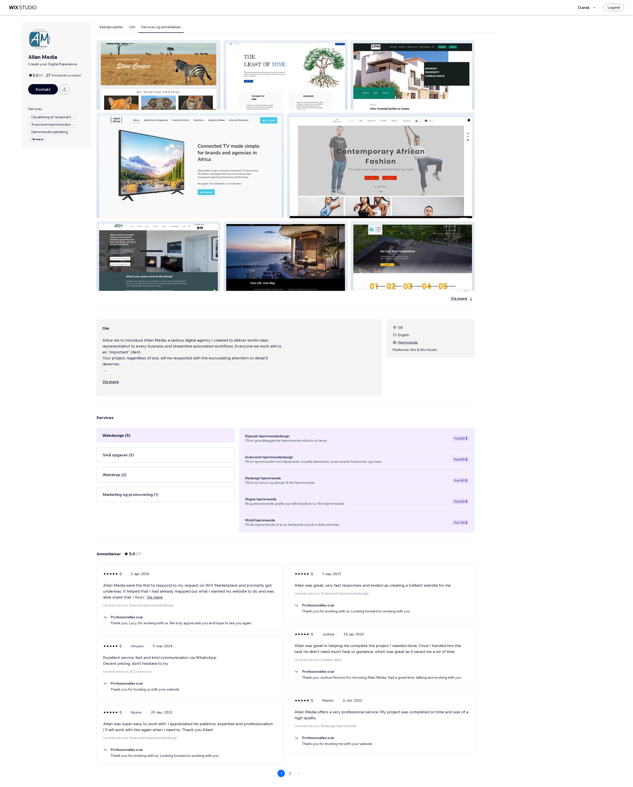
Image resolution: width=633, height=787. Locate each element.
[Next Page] (299, 773)
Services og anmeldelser (161, 27)
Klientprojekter (111, 27)
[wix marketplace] (23, 7)
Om (132, 27)
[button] (158, 75)
